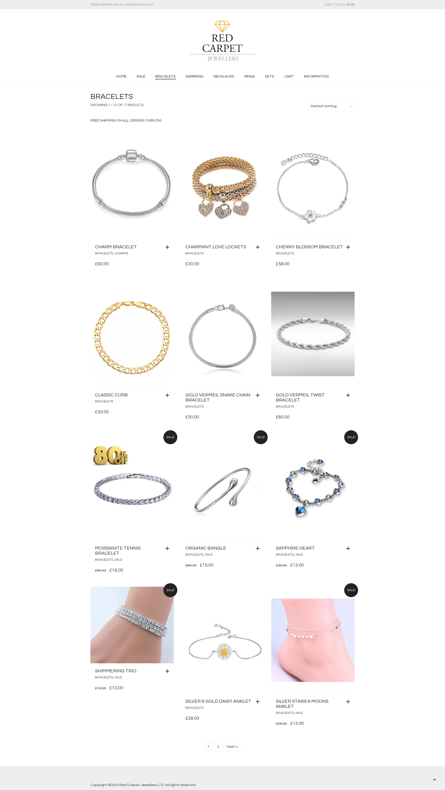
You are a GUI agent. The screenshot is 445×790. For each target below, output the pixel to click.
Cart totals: (339, 4)
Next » (232, 746)
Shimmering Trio (115, 671)
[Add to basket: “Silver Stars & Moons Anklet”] (349, 701)
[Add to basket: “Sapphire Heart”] (349, 548)
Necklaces (223, 76)
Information (316, 76)
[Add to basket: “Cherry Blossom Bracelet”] (349, 247)
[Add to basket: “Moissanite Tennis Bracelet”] (168, 548)
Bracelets (165, 76)
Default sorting (324, 106)
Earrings (194, 76)
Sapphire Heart (295, 548)
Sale (141, 76)
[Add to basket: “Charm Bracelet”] (168, 247)
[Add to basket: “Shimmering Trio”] (168, 671)
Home (121, 76)
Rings (249, 76)
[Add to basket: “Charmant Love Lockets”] (259, 247)
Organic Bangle (205, 548)
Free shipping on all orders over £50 (121, 4)
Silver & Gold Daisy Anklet (218, 701)
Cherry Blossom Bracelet (309, 247)
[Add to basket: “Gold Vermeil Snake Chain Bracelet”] (259, 395)
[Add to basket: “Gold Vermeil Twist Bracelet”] (349, 395)
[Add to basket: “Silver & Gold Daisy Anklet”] (259, 701)
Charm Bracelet (116, 247)
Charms (121, 253)
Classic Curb (111, 395)
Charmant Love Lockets (215, 247)
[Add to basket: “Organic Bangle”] (259, 548)
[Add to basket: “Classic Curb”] (168, 395)
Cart (289, 76)
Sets (269, 76)
